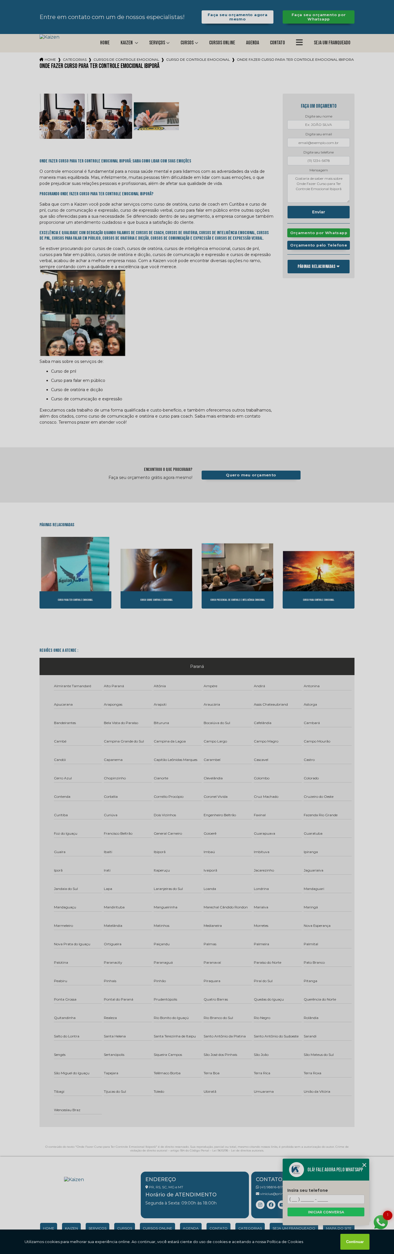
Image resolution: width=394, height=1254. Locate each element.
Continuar (355, 1242)
